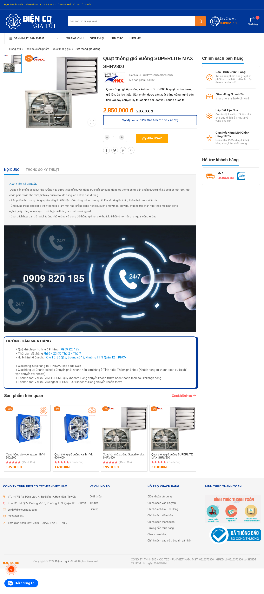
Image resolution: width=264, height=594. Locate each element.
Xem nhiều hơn (182, 395)
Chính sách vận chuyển (161, 502)
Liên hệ (135, 38)
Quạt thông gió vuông (87, 48)
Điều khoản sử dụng (159, 496)
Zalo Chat (225, 18)
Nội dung (11, 170)
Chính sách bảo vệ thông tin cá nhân (169, 540)
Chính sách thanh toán (160, 521)
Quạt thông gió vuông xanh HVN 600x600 (73, 456)
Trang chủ (75, 38)
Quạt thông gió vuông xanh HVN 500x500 (25, 456)
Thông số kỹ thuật (42, 170)
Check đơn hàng (157, 534)
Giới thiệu (97, 38)
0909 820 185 (229, 23)
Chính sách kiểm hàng (160, 515)
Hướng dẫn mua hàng (160, 528)
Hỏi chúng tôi (25, 583)
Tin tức (117, 38)
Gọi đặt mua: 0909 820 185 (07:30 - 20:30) (150, 120)
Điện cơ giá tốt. (64, 561)
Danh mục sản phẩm (37, 48)
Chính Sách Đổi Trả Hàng (162, 509)
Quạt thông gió (62, 48)
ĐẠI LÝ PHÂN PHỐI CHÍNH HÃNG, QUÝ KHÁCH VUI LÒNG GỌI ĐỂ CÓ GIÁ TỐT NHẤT (47, 4)
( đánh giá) (28, 462)
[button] (33, 38)
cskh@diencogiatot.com (22, 509)
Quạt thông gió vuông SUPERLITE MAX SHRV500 (172, 456)
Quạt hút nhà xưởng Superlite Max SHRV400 (124, 456)
